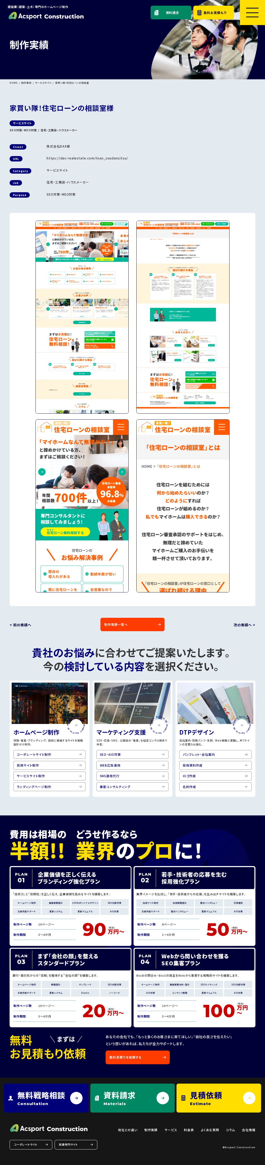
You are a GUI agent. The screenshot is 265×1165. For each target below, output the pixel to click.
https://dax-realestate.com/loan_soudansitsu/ (87, 158)
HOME (14, 83)
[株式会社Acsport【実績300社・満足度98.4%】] (46, 16)
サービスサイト (43, 83)
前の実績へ (22, 625)
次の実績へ (243, 625)
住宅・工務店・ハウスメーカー (59, 130)
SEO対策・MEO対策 (23, 130)
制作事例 (26, 83)
